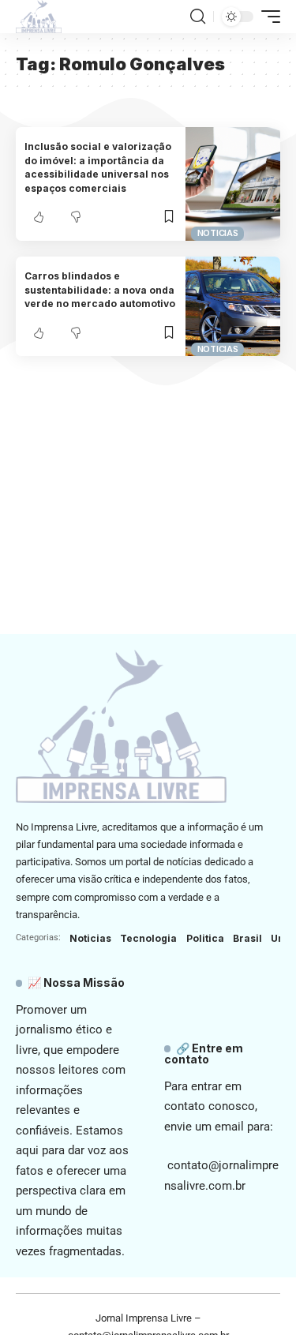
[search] (197, 16)
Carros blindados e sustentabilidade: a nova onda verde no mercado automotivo (99, 289)
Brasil (247, 938)
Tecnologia (148, 938)
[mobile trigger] (266, 16)
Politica (205, 938)
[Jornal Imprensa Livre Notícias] (39, 16)
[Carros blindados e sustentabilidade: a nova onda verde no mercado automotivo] (232, 307)
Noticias (217, 232)
